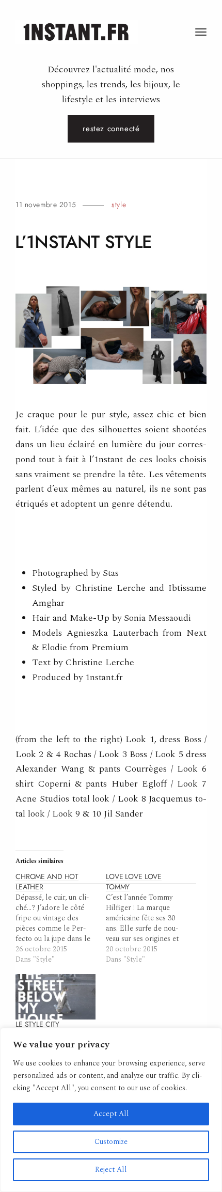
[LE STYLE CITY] (55, 997)
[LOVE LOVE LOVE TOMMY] (151, 918)
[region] (111, 1110)
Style (119, 204)
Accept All (111, 1113)
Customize (111, 1141)
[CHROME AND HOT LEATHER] (60, 918)
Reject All (111, 1169)
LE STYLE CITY (37, 1024)
